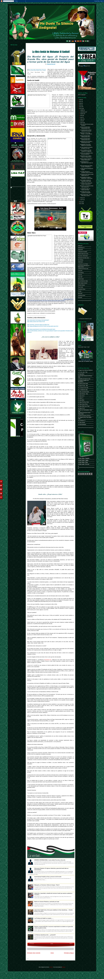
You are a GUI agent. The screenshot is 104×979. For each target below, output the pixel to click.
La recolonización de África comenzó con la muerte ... (86, 130)
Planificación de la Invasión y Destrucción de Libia (86, 142)
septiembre (82, 112)
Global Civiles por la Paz (83, 253)
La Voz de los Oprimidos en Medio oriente (83, 266)
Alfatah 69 (80, 245)
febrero (82, 197)
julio (81, 115)
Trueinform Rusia (81, 289)
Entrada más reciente (33, 953)
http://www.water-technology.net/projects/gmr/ (38, 320)
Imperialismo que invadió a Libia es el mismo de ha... (86, 156)
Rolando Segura (81, 285)
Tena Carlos (80, 287)
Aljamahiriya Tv (81, 247)
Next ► (71, 943)
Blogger (63, 967)
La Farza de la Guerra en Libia (85, 318)
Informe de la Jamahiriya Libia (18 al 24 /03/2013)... (86, 154)
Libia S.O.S (81, 395)
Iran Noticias (80, 259)
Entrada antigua (69, 953)
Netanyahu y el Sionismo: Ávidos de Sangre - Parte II (46, 885)
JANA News (80, 262)
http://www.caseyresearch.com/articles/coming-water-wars (41, 329)
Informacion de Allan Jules (83, 257)
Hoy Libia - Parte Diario (83, 255)
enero (81, 199)
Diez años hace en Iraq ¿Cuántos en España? (85, 192)
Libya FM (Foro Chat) (84, 402)
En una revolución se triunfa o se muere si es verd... (86, 148)
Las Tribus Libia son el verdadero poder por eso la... (86, 172)
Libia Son (80, 274)
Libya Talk (80, 276)
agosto (81, 113)
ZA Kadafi (80, 297)
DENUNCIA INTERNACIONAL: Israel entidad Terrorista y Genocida (49, 860)
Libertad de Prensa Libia (83, 268)
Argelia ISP (80, 249)
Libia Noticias (81, 272)
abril (81, 120)
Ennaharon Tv (82, 420)
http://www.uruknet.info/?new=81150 (36, 321)
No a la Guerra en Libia (83, 281)
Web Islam (80, 293)
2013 (80, 108)
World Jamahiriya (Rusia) (84, 415)
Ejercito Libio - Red (83, 385)
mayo (81, 119)
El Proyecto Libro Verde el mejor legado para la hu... (86, 175)
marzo (81, 122)
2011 (80, 203)
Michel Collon (81, 278)
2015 (80, 105)
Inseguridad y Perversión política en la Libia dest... (86, 145)
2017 (80, 101)
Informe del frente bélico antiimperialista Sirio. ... (85, 136)
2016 (80, 103)
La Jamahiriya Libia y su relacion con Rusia (85, 189)
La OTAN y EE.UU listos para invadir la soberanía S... (86, 183)
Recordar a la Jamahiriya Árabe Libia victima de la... (86, 186)
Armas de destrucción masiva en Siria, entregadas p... (86, 166)
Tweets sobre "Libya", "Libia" (84, 347)
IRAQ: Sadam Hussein (82, 283)
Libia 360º (80, 270)
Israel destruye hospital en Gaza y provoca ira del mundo (47, 876)
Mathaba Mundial (51, 64)
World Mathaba (82, 424)
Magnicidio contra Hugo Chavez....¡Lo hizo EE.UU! (86, 133)
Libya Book (81, 400)
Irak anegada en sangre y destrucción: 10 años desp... (86, 178)
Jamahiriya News (81, 295)
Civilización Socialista (82, 251)
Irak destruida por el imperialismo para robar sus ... (86, 163)
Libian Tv (81, 398)
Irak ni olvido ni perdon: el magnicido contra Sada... (86, 181)
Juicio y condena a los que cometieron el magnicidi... (86, 151)
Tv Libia (79, 291)
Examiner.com (48, 659)
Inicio (52, 953)
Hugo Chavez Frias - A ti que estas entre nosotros (86, 195)
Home (52, 943)
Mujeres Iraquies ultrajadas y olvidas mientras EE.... (86, 159)
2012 (80, 201)
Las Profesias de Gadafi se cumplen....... (43, 918)
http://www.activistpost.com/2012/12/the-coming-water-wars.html (42, 326)
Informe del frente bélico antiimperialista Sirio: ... (85, 128)
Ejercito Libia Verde (83, 383)
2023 (80, 99)
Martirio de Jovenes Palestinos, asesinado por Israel (46, 901)
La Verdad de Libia (83, 389)
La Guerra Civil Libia (83, 387)
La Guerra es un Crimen (83, 264)
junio (81, 117)
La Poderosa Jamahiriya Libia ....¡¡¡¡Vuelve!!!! (45, 934)
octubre (82, 110)
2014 (80, 106)
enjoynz (51, 967)
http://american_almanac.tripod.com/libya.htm (38, 324)
